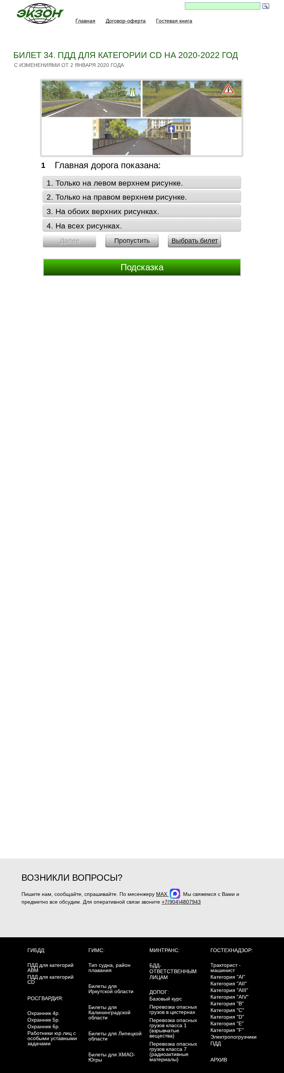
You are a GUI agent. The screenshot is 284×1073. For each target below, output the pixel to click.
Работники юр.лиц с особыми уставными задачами (52, 1038)
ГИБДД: (36, 950)
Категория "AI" (227, 977)
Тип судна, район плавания (109, 967)
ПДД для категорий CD (50, 979)
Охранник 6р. (43, 1026)
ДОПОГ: (159, 992)
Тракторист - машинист (225, 967)
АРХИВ (218, 1060)
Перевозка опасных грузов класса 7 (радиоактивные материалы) (173, 1051)
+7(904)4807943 (181, 902)
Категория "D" (227, 1017)
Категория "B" (227, 1003)
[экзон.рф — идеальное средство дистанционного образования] (44, 15)
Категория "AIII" (229, 990)
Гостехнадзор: (231, 950)
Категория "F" (227, 1030)
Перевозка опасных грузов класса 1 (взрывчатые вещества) (173, 1028)
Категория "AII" (228, 983)
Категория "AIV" (229, 997)
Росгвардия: (45, 998)
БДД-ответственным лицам (173, 971)
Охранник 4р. (43, 1013)
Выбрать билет (195, 240)
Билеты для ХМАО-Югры (111, 1057)
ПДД (215, 1043)
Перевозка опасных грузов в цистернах (173, 1009)
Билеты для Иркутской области (110, 988)
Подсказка (142, 267)
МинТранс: (164, 950)
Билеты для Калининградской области (109, 1012)
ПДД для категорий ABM (50, 967)
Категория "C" (227, 1010)
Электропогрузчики (233, 1037)
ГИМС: (96, 950)
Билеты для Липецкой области (115, 1036)
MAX (162, 894)
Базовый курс (165, 999)
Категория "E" (227, 1023)
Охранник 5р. (43, 1020)
